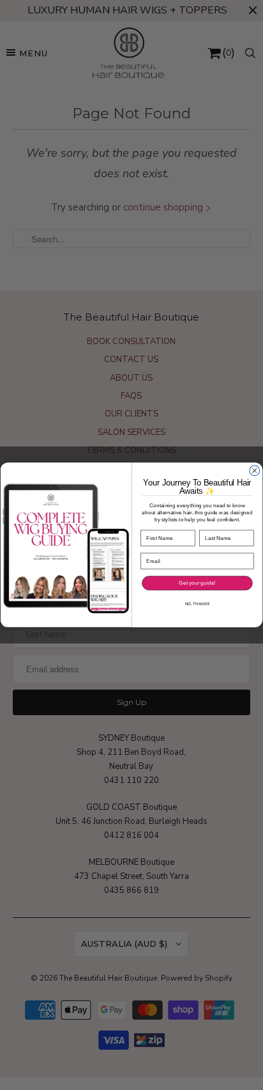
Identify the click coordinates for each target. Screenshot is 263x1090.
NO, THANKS (197, 604)
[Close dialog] (255, 471)
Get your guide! (197, 583)
